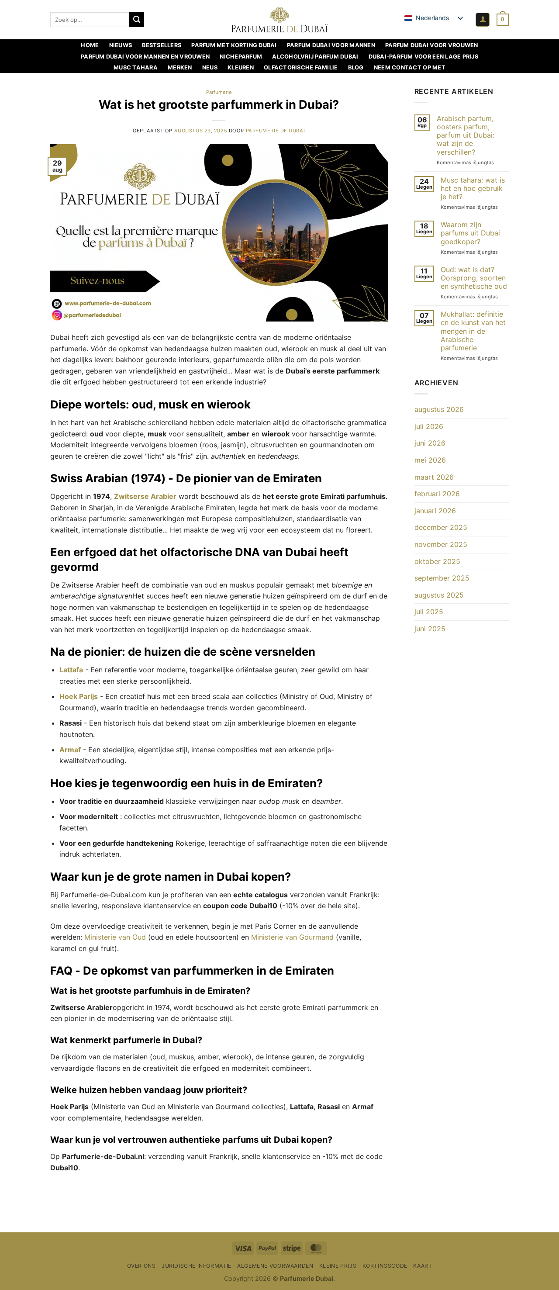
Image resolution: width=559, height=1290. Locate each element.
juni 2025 (429, 628)
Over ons (141, 1265)
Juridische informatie (196, 1265)
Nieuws (120, 45)
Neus (209, 67)
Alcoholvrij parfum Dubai (315, 56)
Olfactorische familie (301, 67)
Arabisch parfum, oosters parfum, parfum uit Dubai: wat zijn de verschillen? (465, 135)
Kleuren (241, 67)
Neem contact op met (409, 67)
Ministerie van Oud (115, 937)
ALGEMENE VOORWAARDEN (275, 1265)
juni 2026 (429, 443)
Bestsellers (161, 45)
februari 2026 (437, 493)
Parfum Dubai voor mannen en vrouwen (145, 56)
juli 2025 (428, 611)
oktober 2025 (437, 561)
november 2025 (440, 544)
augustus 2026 (439, 409)
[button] (483, 20)
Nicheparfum (241, 56)
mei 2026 (430, 460)
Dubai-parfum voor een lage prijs (423, 56)
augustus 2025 (439, 595)
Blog (356, 67)
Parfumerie (219, 92)
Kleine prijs (337, 1265)
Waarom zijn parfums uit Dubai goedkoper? (470, 233)
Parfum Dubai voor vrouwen (431, 45)
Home (90, 45)
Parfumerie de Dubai (275, 131)
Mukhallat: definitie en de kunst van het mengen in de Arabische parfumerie (473, 331)
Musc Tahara (136, 67)
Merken (180, 67)
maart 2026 (434, 477)
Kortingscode (384, 1265)
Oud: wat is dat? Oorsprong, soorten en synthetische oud (474, 278)
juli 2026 (428, 426)
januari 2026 (435, 510)
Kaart (422, 1265)
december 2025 (440, 527)
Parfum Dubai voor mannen (331, 45)
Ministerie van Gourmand (292, 937)
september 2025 (441, 578)
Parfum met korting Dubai (233, 45)
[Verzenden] (136, 19)
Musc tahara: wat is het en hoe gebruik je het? (473, 188)
